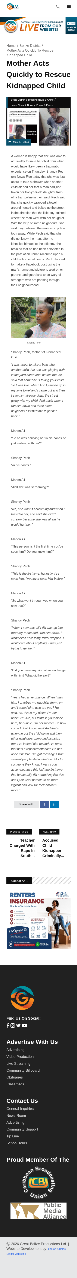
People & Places (44, 105)
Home (11, 46)
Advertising (15, 1050)
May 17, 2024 (20, 142)
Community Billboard (23, 1070)
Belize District (29, 46)
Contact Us (22, 1100)
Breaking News (36, 99)
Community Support (22, 1129)
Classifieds (15, 1084)
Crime (50, 99)
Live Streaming (18, 1064)
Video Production (20, 1057)
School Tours (16, 1143)
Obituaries (14, 1077)
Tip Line (12, 1136)
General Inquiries (20, 1109)
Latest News (17, 105)
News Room (16, 1116)
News (30, 105)
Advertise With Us (32, 1042)
